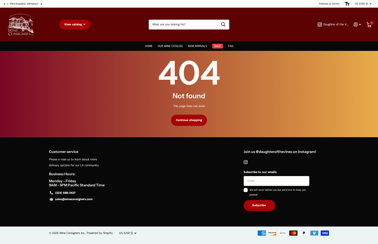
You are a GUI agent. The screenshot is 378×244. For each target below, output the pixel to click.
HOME (148, 46)
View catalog (73, 24)
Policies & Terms (329, 4)
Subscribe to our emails (260, 172)
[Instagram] (246, 162)
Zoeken (223, 24)
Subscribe (259, 205)
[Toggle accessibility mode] (347, 4)
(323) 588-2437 (65, 193)
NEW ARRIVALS (197, 46)
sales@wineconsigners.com (74, 199)
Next (41, 4)
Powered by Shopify (100, 233)
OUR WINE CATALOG (170, 46)
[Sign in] (357, 24)
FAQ (230, 46)
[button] (4, 4)
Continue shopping (189, 120)
